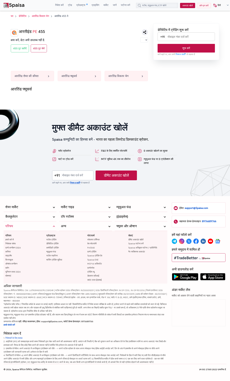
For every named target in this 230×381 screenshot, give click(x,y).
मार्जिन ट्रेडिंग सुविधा (54, 259)
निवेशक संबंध (10, 243)
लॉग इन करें (203, 5)
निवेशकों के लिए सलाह (13, 338)
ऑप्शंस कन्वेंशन (11, 263)
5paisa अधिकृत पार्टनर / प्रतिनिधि (142, 247)
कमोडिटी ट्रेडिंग (52, 247)
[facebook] (196, 241)
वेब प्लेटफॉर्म (91, 243)
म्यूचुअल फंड (51, 251)
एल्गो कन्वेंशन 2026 (13, 247)
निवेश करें (59, 5)
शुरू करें (186, 48)
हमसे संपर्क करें (9, 324)
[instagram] (181, 241)
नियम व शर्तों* (181, 54)
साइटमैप (8, 255)
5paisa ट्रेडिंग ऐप (94, 255)
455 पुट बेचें (39, 48)
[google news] (217, 241)
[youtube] (210, 241)
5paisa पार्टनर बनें (136, 243)
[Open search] (139, 6)
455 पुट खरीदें (20, 48)
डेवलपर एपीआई (93, 275)
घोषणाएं (8, 275)
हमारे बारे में (9, 239)
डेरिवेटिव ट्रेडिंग (52, 243)
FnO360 (91, 247)
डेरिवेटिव (22, 16)
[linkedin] (203, 241)
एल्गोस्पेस (90, 267)
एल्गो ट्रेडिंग (91, 251)
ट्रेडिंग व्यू (91, 271)
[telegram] (174, 241)
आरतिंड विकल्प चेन (40, 16)
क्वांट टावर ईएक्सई (94, 279)
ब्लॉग (7, 267)
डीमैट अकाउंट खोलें (116, 175)
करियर (8, 251)
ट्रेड (70, 5)
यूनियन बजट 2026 (12, 271)
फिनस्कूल (9, 259)
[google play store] (185, 277)
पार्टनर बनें (125, 5)
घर (12, 16)
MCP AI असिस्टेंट (94, 263)
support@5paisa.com (196, 208)
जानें (115, 5)
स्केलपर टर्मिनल (93, 239)
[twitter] (189, 241)
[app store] (213, 277)
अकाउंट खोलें (187, 5)
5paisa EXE (92, 259)
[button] (220, 5)
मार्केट (106, 5)
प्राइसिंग (95, 5)
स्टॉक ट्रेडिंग (51, 239)
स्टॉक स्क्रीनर (52, 255)
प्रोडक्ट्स (81, 5)
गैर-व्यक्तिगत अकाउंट (136, 251)
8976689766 (209, 221)
